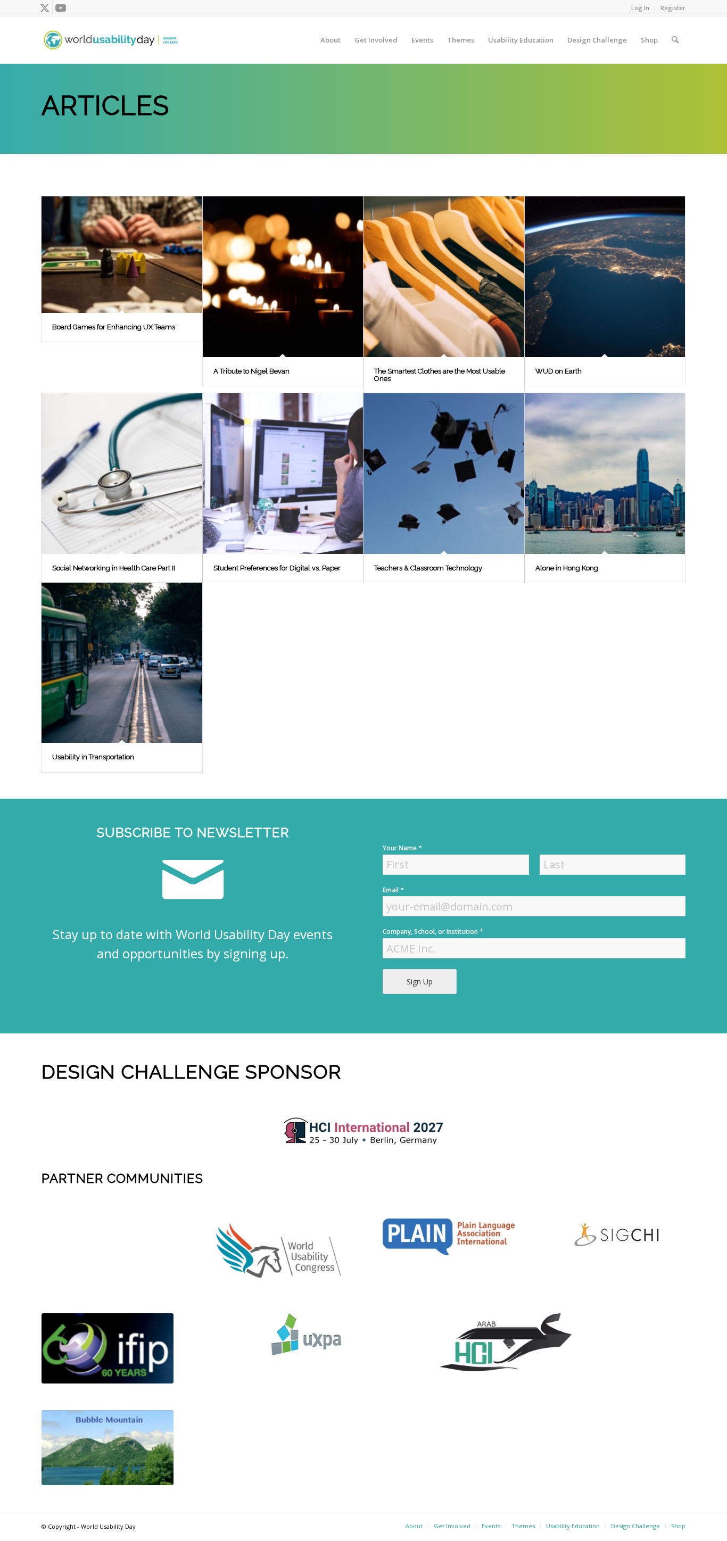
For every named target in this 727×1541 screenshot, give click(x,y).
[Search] (675, 39)
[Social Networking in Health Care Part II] (122, 473)
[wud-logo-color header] (111, 39)
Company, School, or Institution (433, 931)
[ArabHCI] (506, 1342)
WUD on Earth (558, 371)
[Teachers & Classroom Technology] (443, 473)
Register (672, 8)
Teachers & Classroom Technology (428, 568)
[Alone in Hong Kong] (605, 473)
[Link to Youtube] (61, 8)
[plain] (449, 1237)
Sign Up (420, 981)
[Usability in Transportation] (122, 663)
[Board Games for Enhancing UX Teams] (122, 254)
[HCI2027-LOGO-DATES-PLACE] (363, 1131)
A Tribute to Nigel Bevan (251, 371)
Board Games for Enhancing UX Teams (113, 327)
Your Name (402, 847)
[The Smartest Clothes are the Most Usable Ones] (443, 276)
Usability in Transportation (93, 757)
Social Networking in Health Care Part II (113, 568)
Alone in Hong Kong (566, 568)
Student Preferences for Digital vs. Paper (277, 568)
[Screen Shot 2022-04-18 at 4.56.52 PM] (108, 1348)
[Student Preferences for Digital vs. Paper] (283, 473)
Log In (640, 8)
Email (393, 889)
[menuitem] (640, 8)
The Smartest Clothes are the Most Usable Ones (439, 375)
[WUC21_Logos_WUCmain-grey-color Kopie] (278, 1253)
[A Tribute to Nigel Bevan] (283, 276)
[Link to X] (44, 8)
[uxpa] (306, 1334)
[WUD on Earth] (605, 276)
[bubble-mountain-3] (108, 1447)
